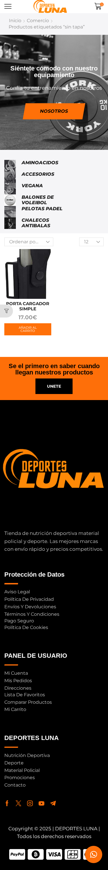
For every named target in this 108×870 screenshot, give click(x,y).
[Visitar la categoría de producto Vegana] (10, 188)
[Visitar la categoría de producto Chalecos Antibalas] (10, 223)
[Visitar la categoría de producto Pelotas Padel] (10, 211)
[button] (8, 6)
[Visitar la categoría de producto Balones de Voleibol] (10, 200)
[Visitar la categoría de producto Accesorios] (10, 177)
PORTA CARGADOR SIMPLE (27, 306)
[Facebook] (7, 803)
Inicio (15, 20)
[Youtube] (41, 803)
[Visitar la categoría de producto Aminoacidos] (10, 165)
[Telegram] (53, 803)
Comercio (38, 20)
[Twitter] (18, 803)
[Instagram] (30, 803)
